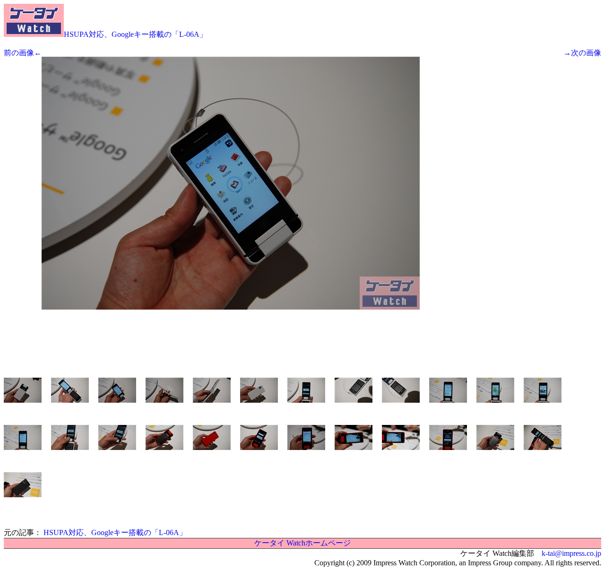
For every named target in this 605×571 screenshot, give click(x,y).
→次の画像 (582, 53)
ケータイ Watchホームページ (302, 543)
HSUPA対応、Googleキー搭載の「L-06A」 (135, 34)
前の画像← (23, 53)
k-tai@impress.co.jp (571, 553)
